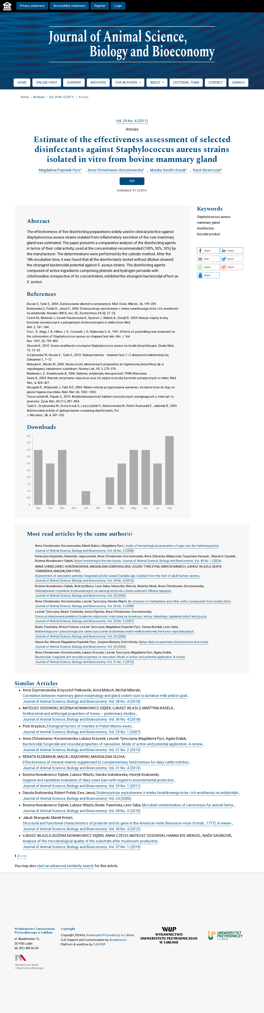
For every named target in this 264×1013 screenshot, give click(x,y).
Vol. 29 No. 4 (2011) (61, 97)
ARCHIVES (98, 82)
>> (25, 856)
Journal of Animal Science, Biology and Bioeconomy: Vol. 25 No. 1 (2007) (81, 732)
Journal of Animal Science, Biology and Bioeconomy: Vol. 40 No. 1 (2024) (171, 561)
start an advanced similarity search (65, 866)
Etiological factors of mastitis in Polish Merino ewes (89, 726)
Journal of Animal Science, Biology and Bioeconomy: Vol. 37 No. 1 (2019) (81, 847)
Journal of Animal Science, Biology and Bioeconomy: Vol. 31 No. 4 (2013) (81, 768)
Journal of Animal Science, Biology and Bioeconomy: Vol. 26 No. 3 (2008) (84, 551)
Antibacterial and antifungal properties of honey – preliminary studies (79, 713)
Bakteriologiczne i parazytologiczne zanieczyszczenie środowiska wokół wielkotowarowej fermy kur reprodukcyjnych (114, 631)
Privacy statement (32, 6)
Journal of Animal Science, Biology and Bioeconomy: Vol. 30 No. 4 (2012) (81, 829)
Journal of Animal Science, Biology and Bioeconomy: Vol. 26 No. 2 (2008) (84, 606)
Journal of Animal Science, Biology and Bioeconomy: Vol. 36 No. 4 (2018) (81, 719)
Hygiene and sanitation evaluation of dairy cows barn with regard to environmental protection (98, 780)
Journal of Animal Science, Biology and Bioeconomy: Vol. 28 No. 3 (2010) (81, 811)
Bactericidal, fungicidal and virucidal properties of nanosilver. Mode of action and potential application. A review (110, 657)
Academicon (117, 940)
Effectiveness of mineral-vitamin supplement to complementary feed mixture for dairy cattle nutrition (106, 762)
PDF (132, 181)
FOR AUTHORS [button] (127, 82)
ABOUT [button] (155, 82)
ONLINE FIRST (46, 82)
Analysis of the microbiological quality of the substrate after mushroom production (90, 841)
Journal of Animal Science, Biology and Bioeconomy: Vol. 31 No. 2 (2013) (84, 662)
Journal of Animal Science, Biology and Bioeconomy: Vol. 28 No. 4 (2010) (81, 701)
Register (99, 6)
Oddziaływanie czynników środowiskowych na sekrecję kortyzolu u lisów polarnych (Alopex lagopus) (103, 591)
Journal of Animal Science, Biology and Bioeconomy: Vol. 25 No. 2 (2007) (84, 621)
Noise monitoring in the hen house (97, 561)
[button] (208, 250)
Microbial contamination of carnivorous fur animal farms (187, 805)
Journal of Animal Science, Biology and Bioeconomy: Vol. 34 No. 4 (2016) (84, 580)
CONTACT (216, 82)
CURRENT (74, 82)
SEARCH (238, 82)
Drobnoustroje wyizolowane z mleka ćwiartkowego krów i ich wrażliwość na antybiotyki (167, 792)
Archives (39, 97)
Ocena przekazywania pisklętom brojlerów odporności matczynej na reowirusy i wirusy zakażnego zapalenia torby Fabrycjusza (120, 616)
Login (118, 6)
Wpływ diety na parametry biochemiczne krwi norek (173, 642)
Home (25, 97)
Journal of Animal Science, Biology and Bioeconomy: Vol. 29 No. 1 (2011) (81, 786)
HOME (22, 82)
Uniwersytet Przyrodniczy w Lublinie (110, 935)
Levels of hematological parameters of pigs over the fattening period (171, 546)
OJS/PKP (99, 944)
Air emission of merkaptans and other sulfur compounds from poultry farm (179, 601)
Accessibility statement (69, 6)
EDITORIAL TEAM (186, 82)
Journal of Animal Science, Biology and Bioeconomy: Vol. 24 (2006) (80, 595)
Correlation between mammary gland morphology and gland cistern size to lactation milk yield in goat (105, 695)
